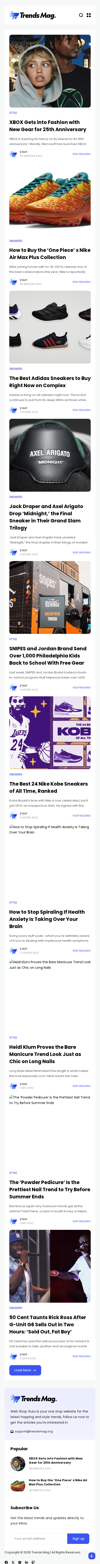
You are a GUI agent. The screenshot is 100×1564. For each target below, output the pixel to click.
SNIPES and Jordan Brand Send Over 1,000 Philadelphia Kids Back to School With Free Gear (48, 655)
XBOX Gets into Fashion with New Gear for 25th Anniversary (56, 1460)
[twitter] (13, 1562)
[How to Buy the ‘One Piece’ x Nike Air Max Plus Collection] (50, 199)
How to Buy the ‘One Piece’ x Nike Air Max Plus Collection (49, 254)
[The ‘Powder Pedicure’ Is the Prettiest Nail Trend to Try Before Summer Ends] (50, 1131)
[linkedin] (26, 1562)
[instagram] (19, 1562)
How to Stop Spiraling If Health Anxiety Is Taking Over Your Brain (47, 919)
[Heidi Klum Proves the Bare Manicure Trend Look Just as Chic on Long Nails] (50, 995)
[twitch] (33, 1562)
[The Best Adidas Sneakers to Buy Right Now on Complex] (50, 327)
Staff (23, 152)
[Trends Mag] (32, 15)
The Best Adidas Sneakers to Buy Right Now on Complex (50, 382)
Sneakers (15, 241)
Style (13, 113)
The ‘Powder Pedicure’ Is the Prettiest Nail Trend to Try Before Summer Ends (49, 1189)
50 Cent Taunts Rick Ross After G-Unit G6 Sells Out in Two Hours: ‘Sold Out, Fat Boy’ (47, 1324)
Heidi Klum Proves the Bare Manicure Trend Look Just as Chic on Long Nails (45, 1054)
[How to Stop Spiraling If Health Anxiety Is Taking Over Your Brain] (50, 860)
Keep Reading (82, 154)
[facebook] (6, 1562)
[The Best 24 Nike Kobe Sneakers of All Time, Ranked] (50, 732)
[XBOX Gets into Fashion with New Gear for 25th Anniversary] (50, 71)
